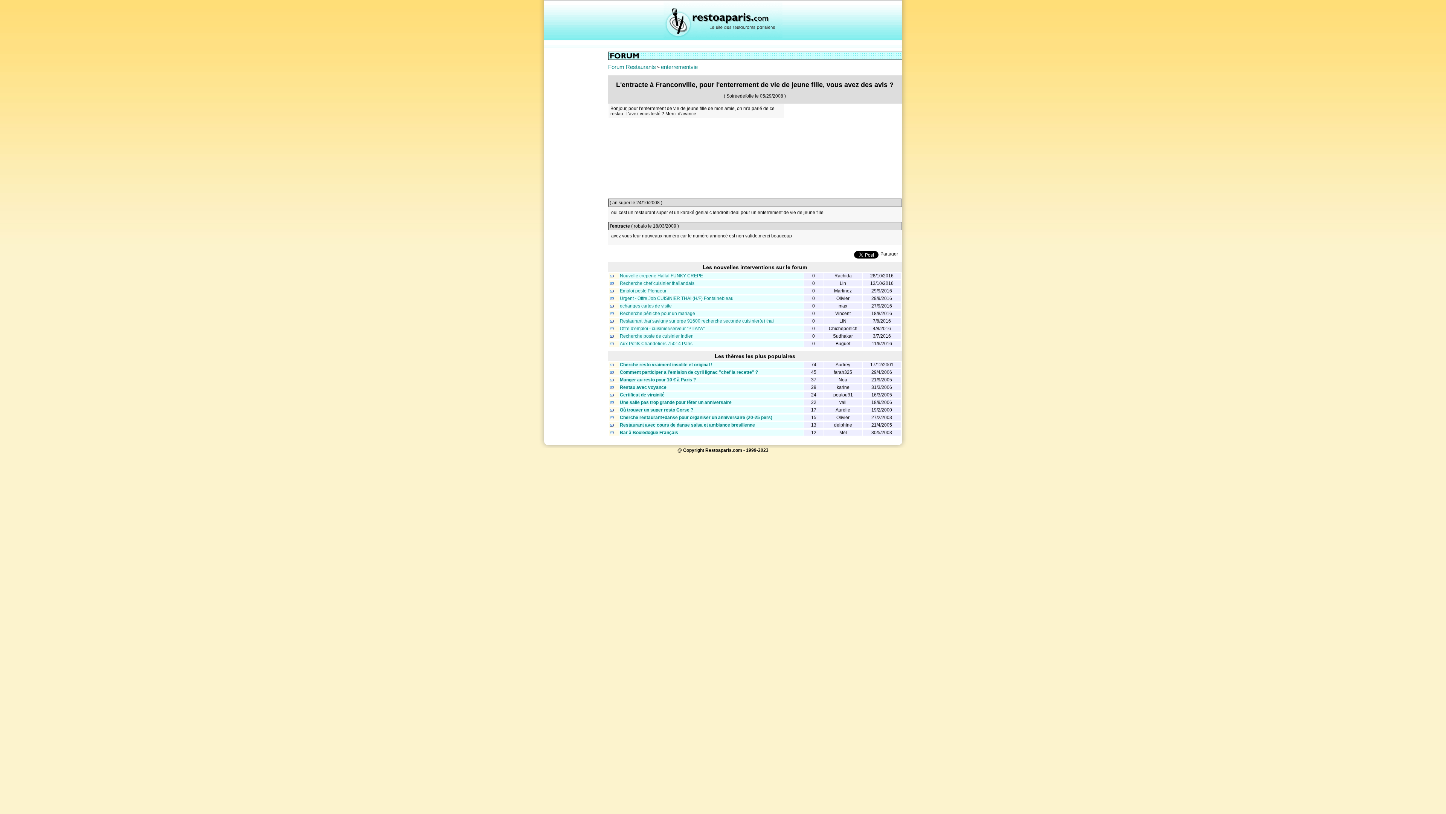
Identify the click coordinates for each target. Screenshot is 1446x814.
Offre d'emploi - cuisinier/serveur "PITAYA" (662, 328)
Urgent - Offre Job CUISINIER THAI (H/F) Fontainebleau (677, 298)
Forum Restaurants (632, 67)
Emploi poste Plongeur (643, 291)
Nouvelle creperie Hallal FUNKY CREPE (661, 275)
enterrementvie (679, 67)
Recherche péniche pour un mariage (657, 313)
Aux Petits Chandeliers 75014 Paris (656, 343)
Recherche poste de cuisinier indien (657, 336)
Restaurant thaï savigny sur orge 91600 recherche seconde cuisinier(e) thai (697, 321)
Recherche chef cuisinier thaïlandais (657, 283)
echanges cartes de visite (646, 306)
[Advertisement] (576, 165)
